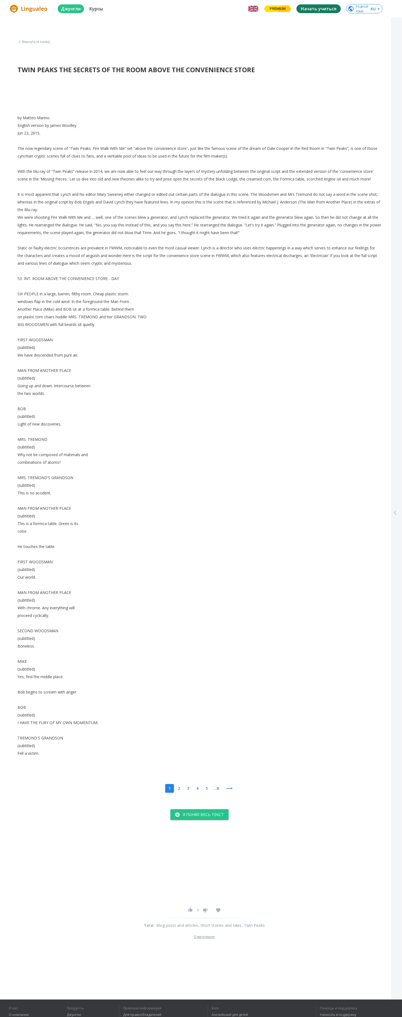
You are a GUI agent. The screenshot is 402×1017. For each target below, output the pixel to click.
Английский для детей (230, 1015)
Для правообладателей (142, 1015)
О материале (204, 937)
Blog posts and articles (177, 925)
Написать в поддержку (338, 1015)
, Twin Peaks (253, 925)
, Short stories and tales (220, 925)
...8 (216, 788)
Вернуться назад (36, 41)
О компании (19, 1015)
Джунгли (74, 1015)
